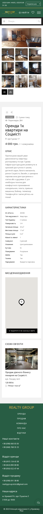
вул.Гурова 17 (13, 139)
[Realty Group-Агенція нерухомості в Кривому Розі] (9, 12)
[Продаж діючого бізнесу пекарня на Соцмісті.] (21, 359)
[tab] (4, 92)
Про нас (21, 428)
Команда (21, 423)
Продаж (21, 418)
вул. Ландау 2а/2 (12, 379)
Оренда (21, 414)
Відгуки (21, 433)
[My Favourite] (33, 12)
